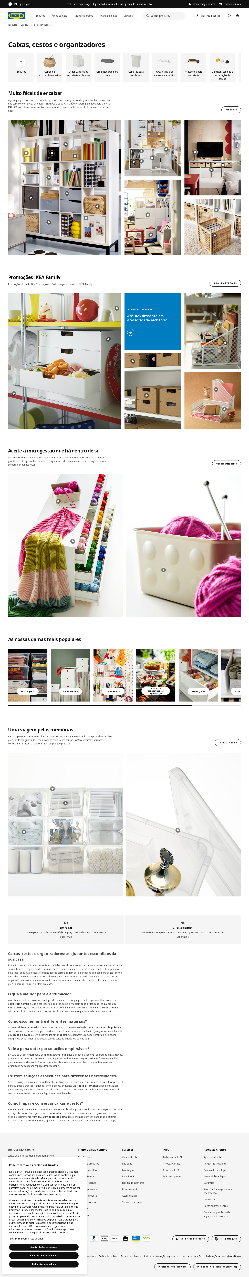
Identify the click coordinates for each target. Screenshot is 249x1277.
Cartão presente (87, 1182)
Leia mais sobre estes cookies (26, 1238)
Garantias (209, 1182)
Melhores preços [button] (84, 15)
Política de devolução (215, 1170)
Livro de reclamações (192, 1256)
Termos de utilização (131, 1256)
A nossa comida (171, 1163)
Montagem (128, 1170)
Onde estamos (86, 1176)
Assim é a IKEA (171, 1170)
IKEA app (83, 1208)
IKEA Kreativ (84, 1215)
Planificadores (85, 1157)
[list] (124, 67)
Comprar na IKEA (87, 1170)
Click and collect (131, 1157)
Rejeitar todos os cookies (44, 1255)
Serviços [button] (128, 15)
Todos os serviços (132, 1202)
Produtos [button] (40, 15)
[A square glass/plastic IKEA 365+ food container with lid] (155, 675)
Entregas (127, 1163)
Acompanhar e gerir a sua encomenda (218, 1191)
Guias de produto (87, 1195)
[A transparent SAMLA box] (27, 675)
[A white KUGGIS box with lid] (70, 675)
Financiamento (130, 1189)
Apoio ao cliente (213, 1157)
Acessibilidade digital (215, 1176)
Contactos (209, 1199)
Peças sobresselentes (216, 1205)
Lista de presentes (88, 1189)
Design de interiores (133, 1182)
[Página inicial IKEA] (16, 15)
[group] (65, 144)
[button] (64, 187)
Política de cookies (108, 1256)
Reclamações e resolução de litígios (223, 1256)
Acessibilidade (129, 1195)
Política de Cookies (53, 1210)
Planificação (128, 1176)
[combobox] (163, 16)
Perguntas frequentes (216, 1163)
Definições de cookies (44, 1264)
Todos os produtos (88, 1163)
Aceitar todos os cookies (43, 1247)
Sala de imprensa (172, 1176)
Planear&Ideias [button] (108, 15)
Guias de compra (87, 1202)
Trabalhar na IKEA (172, 1157)
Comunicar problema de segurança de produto (217, 1214)
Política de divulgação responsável (161, 1256)
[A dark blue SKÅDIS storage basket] (113, 675)
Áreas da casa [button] (59, 15)
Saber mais (66, 936)
